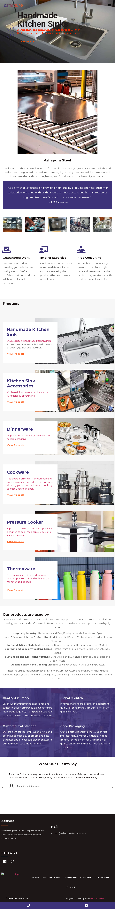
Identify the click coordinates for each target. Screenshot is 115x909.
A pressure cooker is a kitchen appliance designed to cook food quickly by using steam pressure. (29, 532)
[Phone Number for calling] (29, 905)
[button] (109, 5)
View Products (28, 41)
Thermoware (102, 877)
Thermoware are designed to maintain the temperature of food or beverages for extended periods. (28, 578)
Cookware (85, 877)
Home (35, 877)
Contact (70, 887)
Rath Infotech (97, 898)
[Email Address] (86, 905)
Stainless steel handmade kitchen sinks (29, 341)
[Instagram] (12, 861)
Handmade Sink (51, 877)
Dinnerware (70, 877)
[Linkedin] (4, 861)
